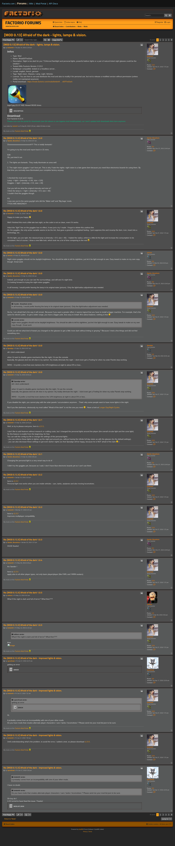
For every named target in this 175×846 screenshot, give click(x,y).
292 (153, 146)
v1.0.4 (15, 572)
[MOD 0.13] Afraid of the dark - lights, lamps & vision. (45, 35)
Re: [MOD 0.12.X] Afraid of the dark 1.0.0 (22, 138)
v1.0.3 (15, 514)
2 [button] (160, 40)
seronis (149, 252)
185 (153, 678)
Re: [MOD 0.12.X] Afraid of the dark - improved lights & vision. (32, 658)
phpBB (81, 829)
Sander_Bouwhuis (153, 138)
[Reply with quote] (141, 45)
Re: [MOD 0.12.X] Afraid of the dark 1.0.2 (22, 474)
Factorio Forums (23, 23)
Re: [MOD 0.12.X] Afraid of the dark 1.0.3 (22, 507)
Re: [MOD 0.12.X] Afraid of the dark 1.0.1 (22, 420)
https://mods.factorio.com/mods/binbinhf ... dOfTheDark (49, 82)
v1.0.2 (15, 481)
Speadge (150, 345)
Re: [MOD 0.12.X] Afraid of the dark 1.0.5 (22, 592)
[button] (171, 39)
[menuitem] (69, 22)
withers (149, 604)
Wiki (31, 3)
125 (153, 613)
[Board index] (24, 13)
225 (153, 261)
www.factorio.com (12, 26)
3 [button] (163, 40)
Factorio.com (8, 3)
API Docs (53, 3)
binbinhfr (150, 56)
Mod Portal (41, 3)
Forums (22, 3)
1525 (153, 65)
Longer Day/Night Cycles (109, 407)
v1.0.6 (87, 742)
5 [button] (168, 40)
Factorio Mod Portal (21, 131)
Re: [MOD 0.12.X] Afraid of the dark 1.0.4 (22, 560)
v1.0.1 (41, 426)
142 (153, 354)
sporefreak (150, 670)
